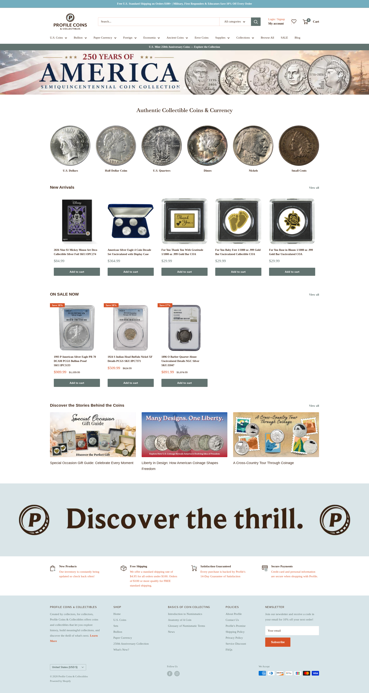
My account (276, 23)
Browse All (267, 37)
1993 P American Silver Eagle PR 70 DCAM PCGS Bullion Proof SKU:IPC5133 (75, 361)
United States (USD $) (64, 667)
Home (117, 613)
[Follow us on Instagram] (177, 673)
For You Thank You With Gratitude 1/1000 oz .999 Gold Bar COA (182, 252)
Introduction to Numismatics (185, 613)
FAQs (229, 649)
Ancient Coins (175, 37)
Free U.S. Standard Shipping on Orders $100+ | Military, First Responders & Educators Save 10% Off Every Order (184, 3)
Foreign (127, 37)
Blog (297, 37)
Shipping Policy (235, 631)
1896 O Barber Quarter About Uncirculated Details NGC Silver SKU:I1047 (180, 361)
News (171, 631)
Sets (115, 625)
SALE (284, 37)
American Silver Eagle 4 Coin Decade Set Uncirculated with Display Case (129, 252)
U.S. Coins (56, 37)
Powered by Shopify (60, 681)
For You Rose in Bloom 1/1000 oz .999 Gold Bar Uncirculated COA (291, 252)
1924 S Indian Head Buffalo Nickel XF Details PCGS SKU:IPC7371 (130, 359)
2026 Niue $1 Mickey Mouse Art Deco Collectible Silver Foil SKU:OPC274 (75, 252)
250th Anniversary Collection (131, 643)
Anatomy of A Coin (179, 619)
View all (314, 187)
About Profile (234, 613)
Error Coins (202, 37)
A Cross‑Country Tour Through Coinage (263, 463)
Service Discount (236, 643)
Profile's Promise (236, 625)
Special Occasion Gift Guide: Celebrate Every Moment (91, 463)
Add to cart (77, 271)
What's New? (121, 649)
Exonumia (149, 37)
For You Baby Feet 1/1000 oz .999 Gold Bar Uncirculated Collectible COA (238, 252)
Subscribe (278, 642)
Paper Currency (103, 37)
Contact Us (232, 619)
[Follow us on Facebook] (169, 673)
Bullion (78, 37)
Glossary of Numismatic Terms (186, 625)
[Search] (256, 21)
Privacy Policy (234, 637)
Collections (243, 37)
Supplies (220, 37)
